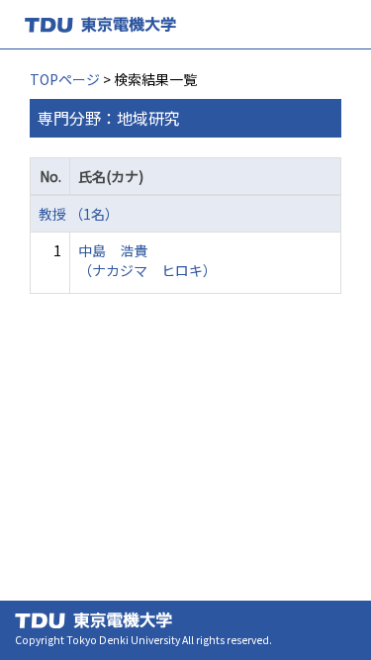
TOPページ (65, 79)
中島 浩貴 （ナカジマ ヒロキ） (147, 260)
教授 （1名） (79, 214)
